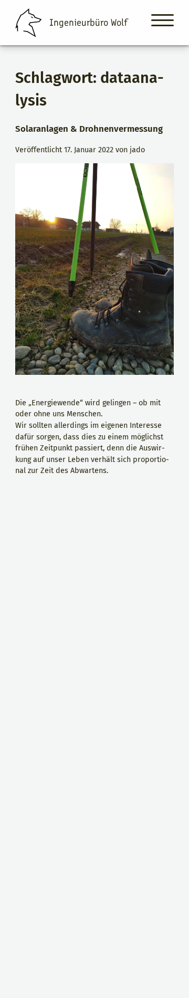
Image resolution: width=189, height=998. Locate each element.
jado (137, 149)
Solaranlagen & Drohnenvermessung (89, 128)
